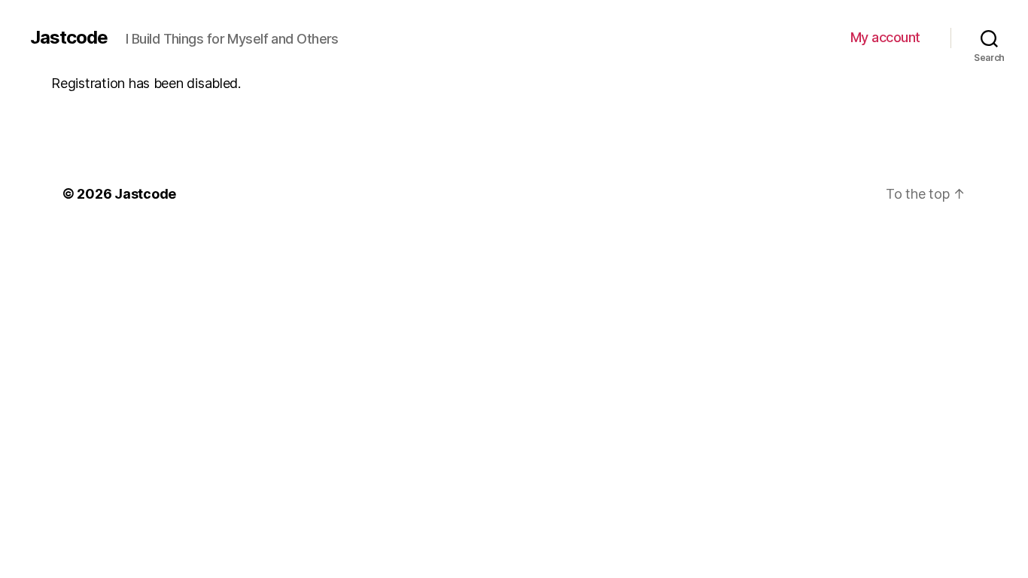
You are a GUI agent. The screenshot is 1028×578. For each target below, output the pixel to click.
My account (885, 37)
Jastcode (69, 38)
